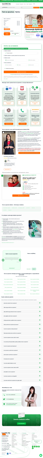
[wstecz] (3, 163)
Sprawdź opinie (7, 169)
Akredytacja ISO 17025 (14, 434)
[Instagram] (37, 446)
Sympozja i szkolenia (14, 440)
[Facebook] (35, 446)
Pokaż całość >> (6, 78)
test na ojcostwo (23, 131)
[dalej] (40, 163)
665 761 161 (23, 123)
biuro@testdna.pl (11, 399)
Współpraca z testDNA (14, 443)
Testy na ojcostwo (24, 440)
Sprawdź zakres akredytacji (8, 103)
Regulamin (33, 434)
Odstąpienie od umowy (36, 442)
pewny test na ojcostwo (29, 133)
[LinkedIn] (33, 446)
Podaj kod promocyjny (10, 68)
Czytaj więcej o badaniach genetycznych (7, 242)
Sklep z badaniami (36, 7)
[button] (18, 260)
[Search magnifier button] (22, 8)
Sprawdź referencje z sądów (22, 102)
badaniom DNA (3, 237)
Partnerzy (13, 442)
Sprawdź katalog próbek (35, 103)
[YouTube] (33, 448)
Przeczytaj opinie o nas (35, 123)
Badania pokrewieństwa (24, 445)
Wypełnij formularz (7, 34)
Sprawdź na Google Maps (15, 33)
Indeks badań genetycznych (25, 444)
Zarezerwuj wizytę (22, 71)
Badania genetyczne (24, 443)
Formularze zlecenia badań (25, 434)
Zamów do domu (22, 195)
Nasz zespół (13, 441)
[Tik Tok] (39, 446)
